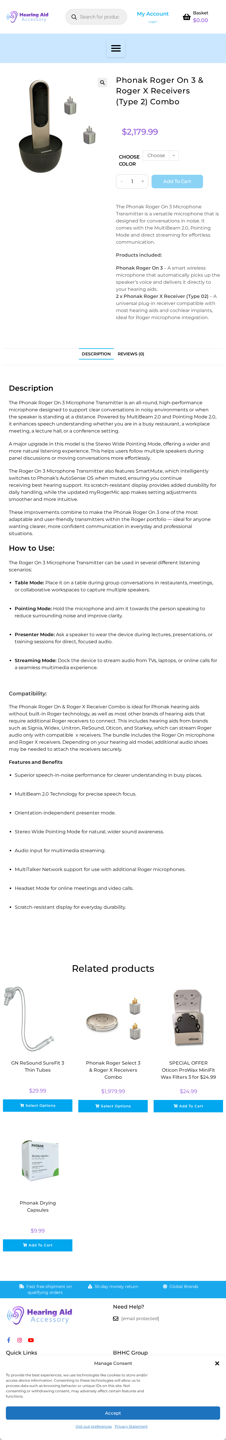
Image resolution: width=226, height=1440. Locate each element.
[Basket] (186, 16)
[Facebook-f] (8, 1340)
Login (153, 22)
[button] (217, 1363)
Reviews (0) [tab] (131, 354)
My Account (153, 14)
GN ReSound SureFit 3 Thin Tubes (37, 1066)
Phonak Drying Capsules (38, 1206)
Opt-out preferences (94, 1426)
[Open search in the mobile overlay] (96, 17)
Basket (200, 13)
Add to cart (177, 181)
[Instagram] (19, 1340)
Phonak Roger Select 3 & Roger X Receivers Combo (113, 1070)
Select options (41, 1105)
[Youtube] (31, 1340)
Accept (113, 1413)
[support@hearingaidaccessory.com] (115, 1318)
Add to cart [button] (191, 1106)
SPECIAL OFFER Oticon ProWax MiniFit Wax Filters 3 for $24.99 (188, 1070)
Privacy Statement (131, 1426)
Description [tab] (96, 354)
